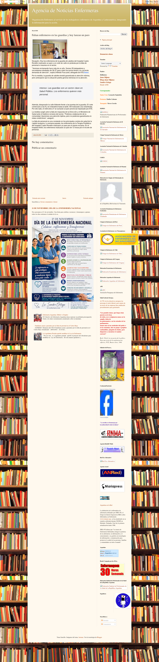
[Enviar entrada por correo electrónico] (45, 135)
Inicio (64, 198)
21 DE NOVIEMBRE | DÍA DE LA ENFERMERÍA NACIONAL (56, 208)
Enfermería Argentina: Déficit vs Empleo (55, 315)
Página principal (107, 40)
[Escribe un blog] (51, 135)
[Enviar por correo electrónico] (49, 135)
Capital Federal (109, 555)
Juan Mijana (104, 77)
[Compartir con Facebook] (55, 135)
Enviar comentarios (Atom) (49, 202)
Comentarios (107, 624)
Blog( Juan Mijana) (107, 79)
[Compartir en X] (53, 135)
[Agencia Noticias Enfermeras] (106, 415)
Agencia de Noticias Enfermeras (65, 10)
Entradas (105, 620)
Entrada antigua (88, 198)
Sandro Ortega (105, 82)
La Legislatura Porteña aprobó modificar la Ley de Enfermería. (62, 333)
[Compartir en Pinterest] (57, 135)
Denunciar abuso (106, 54)
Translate (115, 66)
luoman (81, 637)
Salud (86, 72)
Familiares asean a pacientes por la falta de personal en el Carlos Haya (56, 326)
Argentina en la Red (106, 505)
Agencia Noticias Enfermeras (107, 389)
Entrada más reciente (38, 198)
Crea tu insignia (104, 417)
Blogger (99, 637)
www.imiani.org (106, 519)
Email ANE (104, 85)
